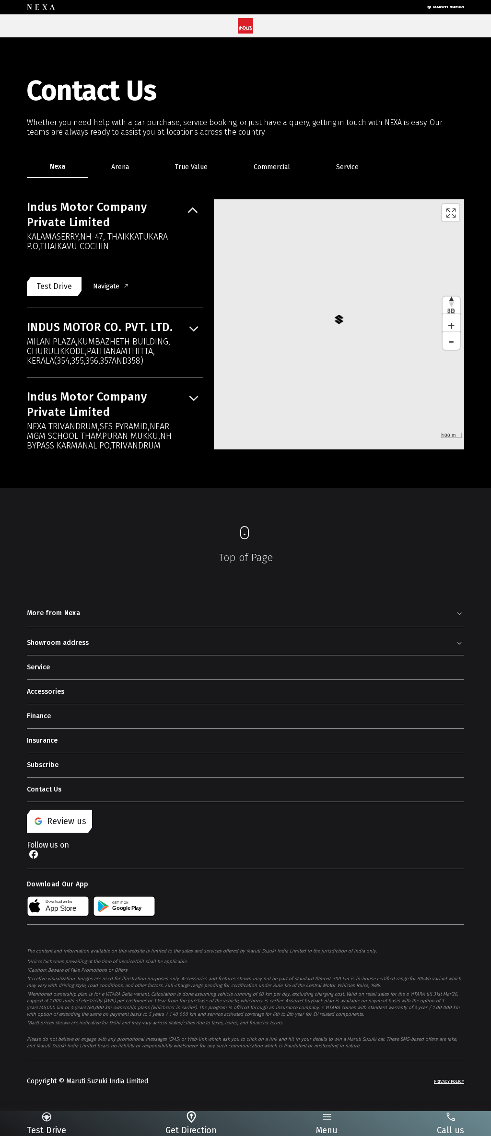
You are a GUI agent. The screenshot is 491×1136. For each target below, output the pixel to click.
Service (347, 167)
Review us (66, 821)
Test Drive (54, 286)
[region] (339, 324)
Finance (39, 716)
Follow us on (48, 844)
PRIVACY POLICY (449, 1081)
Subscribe (42, 765)
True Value (191, 167)
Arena (120, 167)
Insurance (42, 740)
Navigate (106, 286)
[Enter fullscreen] (450, 212)
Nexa (57, 166)
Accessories (45, 692)
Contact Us (44, 789)
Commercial (272, 167)
